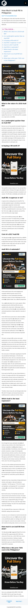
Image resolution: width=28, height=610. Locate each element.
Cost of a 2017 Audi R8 (11, 45)
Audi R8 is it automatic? (11, 47)
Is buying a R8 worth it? (11, 40)
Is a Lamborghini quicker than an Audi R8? (14, 37)
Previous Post (9, 601)
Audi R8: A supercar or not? (12, 42)
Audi (3, 15)
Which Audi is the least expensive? (11, 50)
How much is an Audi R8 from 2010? (13, 55)
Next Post (19, 601)
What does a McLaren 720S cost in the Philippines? (14, 59)
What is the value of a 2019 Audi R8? (14, 33)
